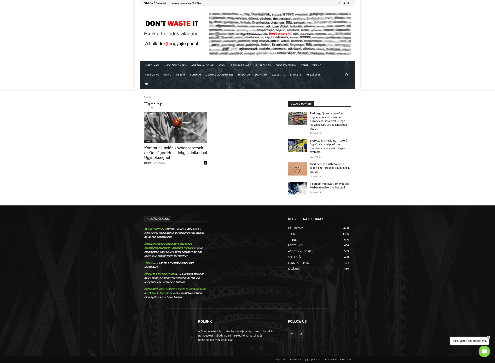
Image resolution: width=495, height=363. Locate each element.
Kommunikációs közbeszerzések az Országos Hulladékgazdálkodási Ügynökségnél (175, 153)
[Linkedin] (343, 3)
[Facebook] (339, 3)
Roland (148, 162)
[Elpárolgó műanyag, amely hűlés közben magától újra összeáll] (297, 188)
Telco (147, 263)
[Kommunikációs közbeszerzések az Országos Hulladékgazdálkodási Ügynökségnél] (175, 127)
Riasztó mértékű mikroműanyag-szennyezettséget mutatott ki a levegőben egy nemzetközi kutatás (173, 278)
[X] (348, 3)
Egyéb (148, 141)
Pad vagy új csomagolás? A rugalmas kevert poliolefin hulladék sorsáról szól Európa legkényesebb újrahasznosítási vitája (328, 121)
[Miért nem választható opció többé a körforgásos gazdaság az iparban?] (297, 169)
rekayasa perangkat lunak (160, 274)
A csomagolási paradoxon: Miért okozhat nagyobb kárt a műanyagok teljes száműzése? (173, 252)
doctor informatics (155, 228)
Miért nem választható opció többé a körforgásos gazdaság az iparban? (330, 168)
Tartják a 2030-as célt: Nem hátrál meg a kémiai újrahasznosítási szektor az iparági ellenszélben (174, 232)
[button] (346, 74)
